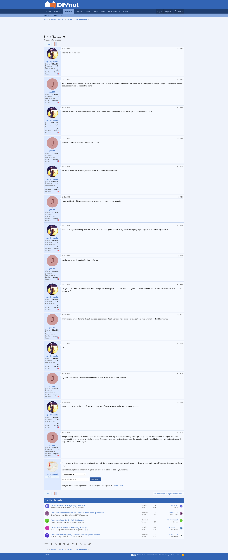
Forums (68, 11)
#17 (181, 79)
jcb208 (48, 40)
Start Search (95, 479)
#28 (181, 402)
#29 (181, 433)
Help (172, 555)
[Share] (177, 49)
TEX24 (53, 530)
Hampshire (55, 100)
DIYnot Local (118, 485)
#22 (181, 225)
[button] (119, 11)
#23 (181, 256)
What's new (113, 11)
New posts (47, 15)
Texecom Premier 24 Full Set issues (67, 520)
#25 (181, 315)
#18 (181, 108)
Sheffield (56, 72)
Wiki (103, 11)
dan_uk (53, 508)
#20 (181, 167)
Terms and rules (152, 555)
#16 (181, 49)
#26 (181, 343)
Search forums (58, 15)
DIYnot (48, 555)
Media (125, 11)
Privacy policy (164, 555)
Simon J (53, 522)
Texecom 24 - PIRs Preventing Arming (69, 527)
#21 (181, 197)
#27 (181, 374)
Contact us (141, 555)
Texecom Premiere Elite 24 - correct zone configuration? (77, 512)
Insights (78, 11)
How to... (58, 11)
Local (88, 11)
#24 (181, 284)
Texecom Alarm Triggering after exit (68, 505)
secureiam (174, 537)
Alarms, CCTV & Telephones (74, 508)
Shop (95, 11)
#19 (181, 138)
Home (48, 11)
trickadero (54, 537)
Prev (48, 44)
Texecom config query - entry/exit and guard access (75, 534)
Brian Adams (55, 515)
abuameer (174, 529)
